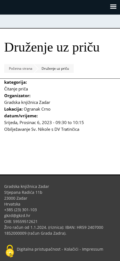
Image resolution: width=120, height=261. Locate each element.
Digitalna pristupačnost (39, 249)
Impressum (92, 249)
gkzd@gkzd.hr (19, 215)
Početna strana (20, 68)
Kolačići (71, 249)
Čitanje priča (16, 89)
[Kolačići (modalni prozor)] (10, 251)
